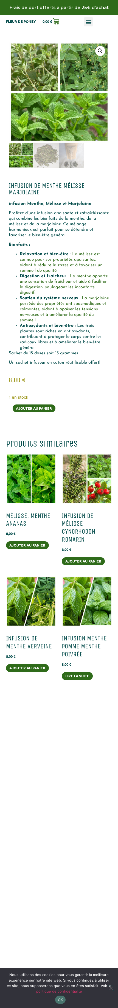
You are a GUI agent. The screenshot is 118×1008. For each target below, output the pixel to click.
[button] (88, 21)
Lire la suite (77, 675)
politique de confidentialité (59, 991)
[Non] (111, 988)
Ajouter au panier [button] (27, 545)
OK (60, 1000)
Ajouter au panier (34, 408)
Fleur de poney (21, 21)
